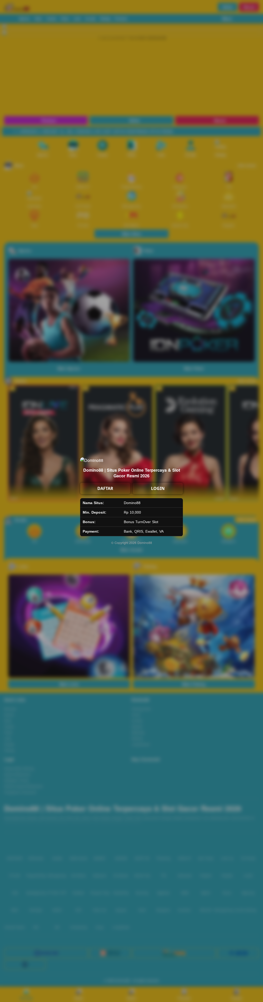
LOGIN (158, 488)
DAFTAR (105, 488)
